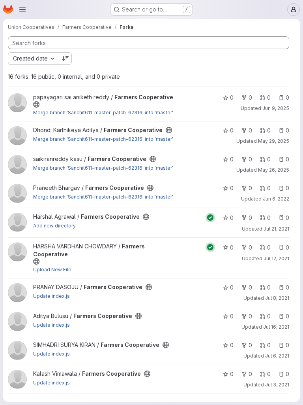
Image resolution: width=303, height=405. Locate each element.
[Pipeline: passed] (210, 217)
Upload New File (52, 270)
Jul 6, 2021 (277, 356)
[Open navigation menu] (22, 9)
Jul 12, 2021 (276, 258)
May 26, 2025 (273, 170)
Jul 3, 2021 (277, 385)
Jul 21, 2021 (276, 229)
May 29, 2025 (273, 141)
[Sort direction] (65, 58)
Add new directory (54, 226)
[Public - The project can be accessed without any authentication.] (36, 104)
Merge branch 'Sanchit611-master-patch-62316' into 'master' (103, 112)
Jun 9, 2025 (275, 108)
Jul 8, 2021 (277, 298)
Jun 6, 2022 (276, 199)
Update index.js (51, 296)
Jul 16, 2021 (276, 327)
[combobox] (33, 58)
